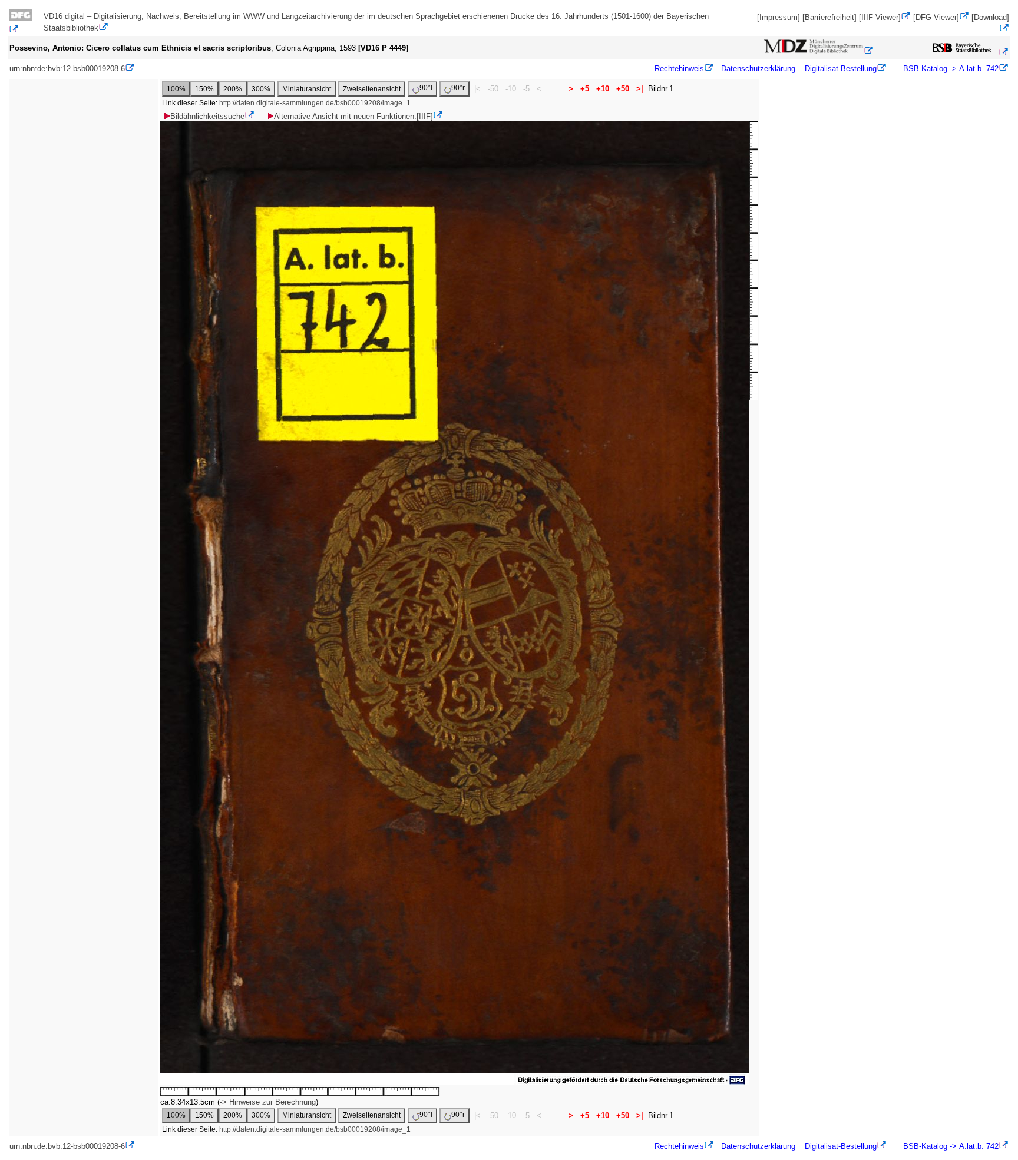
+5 (584, 88)
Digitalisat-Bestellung (841, 68)
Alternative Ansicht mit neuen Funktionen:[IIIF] (353, 116)
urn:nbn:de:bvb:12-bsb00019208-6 (67, 68)
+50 (623, 88)
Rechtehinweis (679, 68)
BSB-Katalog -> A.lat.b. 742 (950, 68)
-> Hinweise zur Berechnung (268, 1102)
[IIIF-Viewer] (880, 17)
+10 (603, 88)
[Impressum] (778, 17)
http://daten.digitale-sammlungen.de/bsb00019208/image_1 (315, 103)
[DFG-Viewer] (936, 17)
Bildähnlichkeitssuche (207, 116)
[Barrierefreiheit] (829, 17)
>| (640, 88)
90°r (458, 88)
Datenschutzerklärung (758, 68)
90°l (425, 88)
